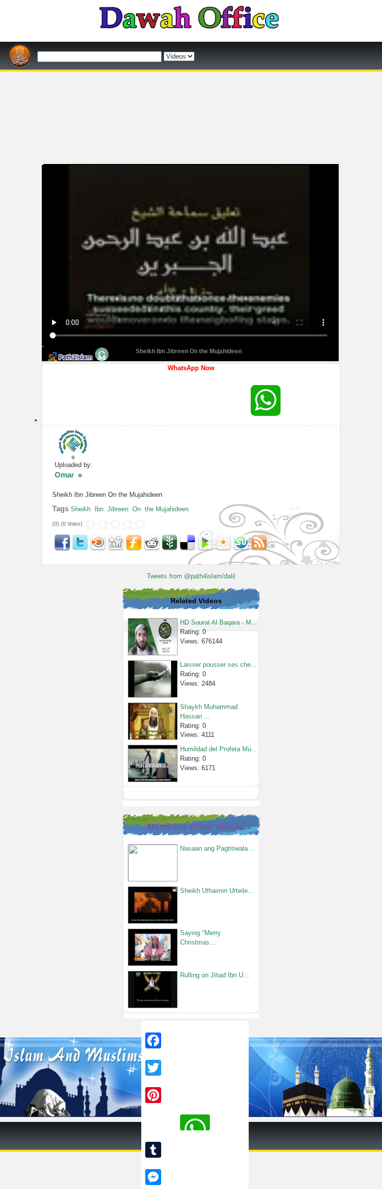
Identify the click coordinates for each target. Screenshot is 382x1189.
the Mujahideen (167, 509)
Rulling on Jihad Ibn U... (214, 975)
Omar (64, 475)
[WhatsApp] (265, 400)
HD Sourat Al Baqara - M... (218, 622)
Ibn (99, 509)
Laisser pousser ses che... (218, 664)
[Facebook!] (62, 542)
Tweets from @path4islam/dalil (191, 576)
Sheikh (81, 509)
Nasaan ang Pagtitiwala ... (218, 848)
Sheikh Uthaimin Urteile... (217, 890)
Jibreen (117, 509)
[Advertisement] (191, 75)
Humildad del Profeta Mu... (218, 749)
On (136, 509)
